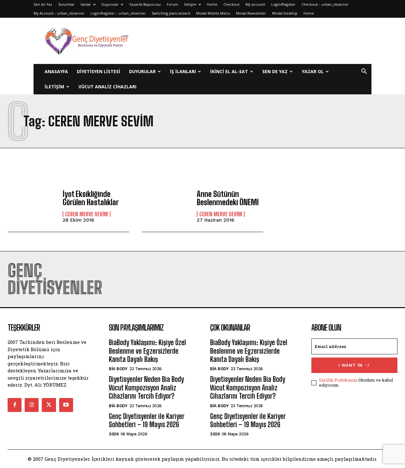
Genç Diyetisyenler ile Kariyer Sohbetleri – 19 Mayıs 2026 (146, 420)
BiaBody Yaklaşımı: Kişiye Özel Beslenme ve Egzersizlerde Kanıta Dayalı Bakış (147, 351)
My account (255, 4)
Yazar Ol (313, 71)
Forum (172, 4)
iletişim (54, 87)
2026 (113, 434)
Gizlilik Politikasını (338, 380)
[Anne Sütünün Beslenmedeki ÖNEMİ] (166, 206)
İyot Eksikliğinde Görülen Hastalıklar (91, 198)
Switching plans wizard (171, 13)
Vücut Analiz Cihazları (107, 87)
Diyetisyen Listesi (98, 71)
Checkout (231, 4)
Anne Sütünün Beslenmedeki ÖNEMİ (228, 198)
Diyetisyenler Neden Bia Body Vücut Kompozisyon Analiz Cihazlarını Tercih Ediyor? (146, 387)
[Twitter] (49, 405)
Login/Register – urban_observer (118, 13)
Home (212, 4)
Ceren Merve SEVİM (86, 214)
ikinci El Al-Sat (229, 71)
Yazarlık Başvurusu (145, 4)
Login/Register (283, 4)
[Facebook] (15, 405)
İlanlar (86, 4)
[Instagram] (32, 405)
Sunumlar (66, 4)
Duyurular (110, 4)
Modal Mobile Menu (213, 13)
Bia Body (118, 368)
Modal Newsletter (251, 13)
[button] (363, 72)
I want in (351, 365)
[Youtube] (66, 405)
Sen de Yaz (43, 4)
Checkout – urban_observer (325, 4)
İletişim (190, 4)
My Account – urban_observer (59, 13)
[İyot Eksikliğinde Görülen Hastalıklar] (32, 206)
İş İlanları (183, 71)
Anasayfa (56, 71)
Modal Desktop (284, 13)
